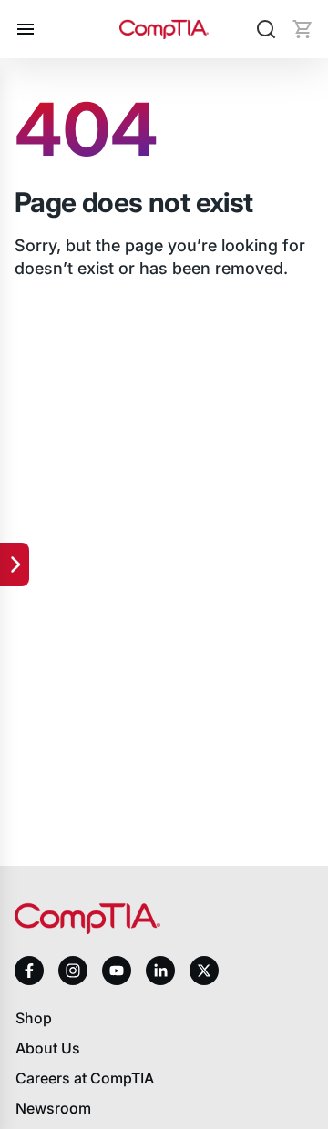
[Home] (164, 28)
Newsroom (53, 1108)
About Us (47, 1048)
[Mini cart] (302, 29)
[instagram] (72, 970)
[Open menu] (25, 29)
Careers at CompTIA (84, 1078)
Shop (33, 1018)
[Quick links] (14, 564)
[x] (204, 970)
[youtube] (116, 971)
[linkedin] (160, 970)
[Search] (266, 29)
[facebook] (29, 970)
